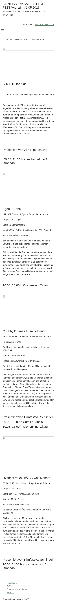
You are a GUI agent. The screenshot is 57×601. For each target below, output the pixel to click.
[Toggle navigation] (2, 29)
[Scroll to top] (51, 595)
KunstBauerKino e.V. (44, 24)
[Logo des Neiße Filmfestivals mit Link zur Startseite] (28, 20)
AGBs (9, 586)
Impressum (12, 583)
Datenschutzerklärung (17, 589)
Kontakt (10, 592)
